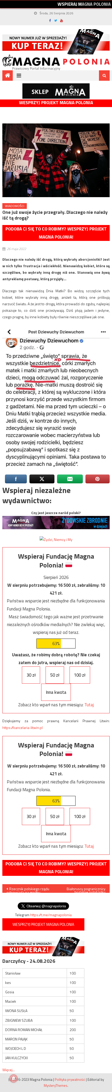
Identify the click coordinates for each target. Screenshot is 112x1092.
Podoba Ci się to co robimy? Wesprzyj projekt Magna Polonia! (56, 233)
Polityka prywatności (70, 1079)
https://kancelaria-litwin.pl (22, 727)
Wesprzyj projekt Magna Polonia (56, 102)
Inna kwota (56, 692)
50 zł (54, 675)
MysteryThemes (55, 1085)
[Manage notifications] (13, 1078)
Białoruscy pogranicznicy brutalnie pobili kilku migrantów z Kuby (86, 889)
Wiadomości (14, 205)
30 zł (31, 675)
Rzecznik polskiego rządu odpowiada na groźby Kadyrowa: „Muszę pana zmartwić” (28, 889)
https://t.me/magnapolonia (51, 915)
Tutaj (89, 704)
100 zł (79, 675)
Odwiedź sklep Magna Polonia (56, 91)
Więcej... (8, 1069)
